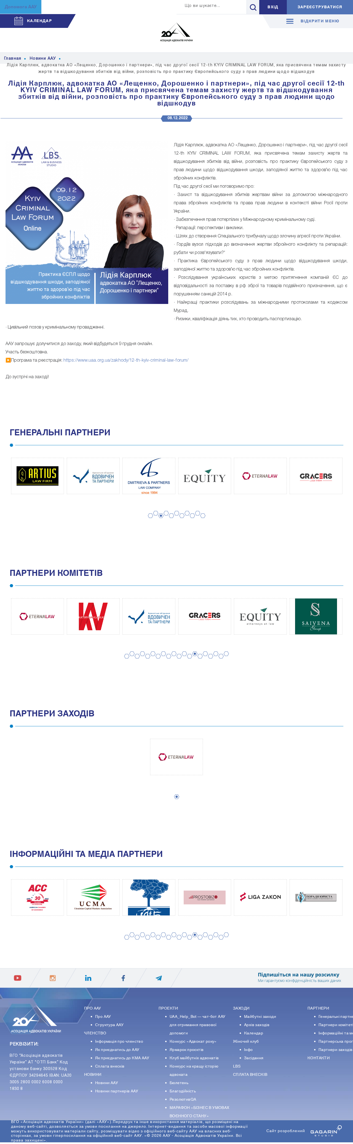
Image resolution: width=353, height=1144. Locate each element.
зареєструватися (320, 7)
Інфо (248, 1049)
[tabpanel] (37, 476)
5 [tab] (169, 521)
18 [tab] (214, 659)
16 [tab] (204, 659)
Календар (253, 1033)
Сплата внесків (110, 1066)
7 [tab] (180, 521)
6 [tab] (175, 518)
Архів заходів (256, 1025)
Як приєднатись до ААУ (117, 1049)
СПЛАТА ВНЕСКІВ (250, 1074)
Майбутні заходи (260, 1016)
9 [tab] (190, 521)
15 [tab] (199, 661)
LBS (236, 1066)
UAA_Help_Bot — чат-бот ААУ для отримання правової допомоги (197, 1025)
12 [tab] (183, 659)
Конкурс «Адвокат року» (193, 1041)
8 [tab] (185, 518)
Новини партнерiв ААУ (116, 1091)
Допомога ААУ (21, 7)
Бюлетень (179, 1083)
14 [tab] (194, 659)
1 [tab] (148, 521)
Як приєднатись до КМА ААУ (122, 1058)
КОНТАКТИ (318, 1058)
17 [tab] (209, 661)
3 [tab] (159, 521)
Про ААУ (103, 1016)
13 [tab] (188, 661)
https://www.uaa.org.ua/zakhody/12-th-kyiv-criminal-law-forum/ (125, 360)
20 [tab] (225, 659)
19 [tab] (220, 661)
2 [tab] (154, 518)
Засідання (254, 1058)
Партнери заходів (335, 1049)
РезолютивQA (183, 1099)
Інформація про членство (119, 1041)
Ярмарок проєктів (187, 1049)
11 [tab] (201, 521)
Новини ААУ (106, 1083)
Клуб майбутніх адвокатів (194, 1058)
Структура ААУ (109, 1025)
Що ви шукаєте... (202, 6)
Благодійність (183, 1091)
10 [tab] (196, 518)
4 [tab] (164, 518)
